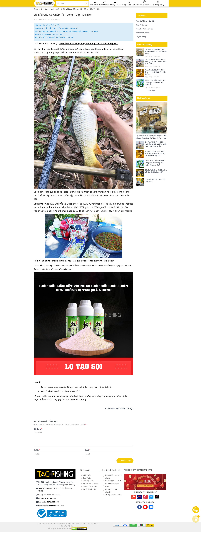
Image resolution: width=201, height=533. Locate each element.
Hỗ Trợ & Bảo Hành (90, 484)
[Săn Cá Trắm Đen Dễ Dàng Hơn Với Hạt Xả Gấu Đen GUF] (140, 173)
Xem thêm (152, 91)
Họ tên (37, 450)
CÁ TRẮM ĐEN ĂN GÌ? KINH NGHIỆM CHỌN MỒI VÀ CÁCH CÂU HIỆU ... (156, 62)
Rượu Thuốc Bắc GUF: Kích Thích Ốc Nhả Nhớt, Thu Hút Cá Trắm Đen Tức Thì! (155, 153)
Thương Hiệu (114, 5)
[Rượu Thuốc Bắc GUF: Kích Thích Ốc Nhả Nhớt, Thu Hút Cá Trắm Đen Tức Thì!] (140, 73)
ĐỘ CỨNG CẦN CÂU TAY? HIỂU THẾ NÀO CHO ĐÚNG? (57, 28)
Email (87, 450)
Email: (51, 505)
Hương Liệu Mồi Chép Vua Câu (48, 25)
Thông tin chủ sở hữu (113, 495)
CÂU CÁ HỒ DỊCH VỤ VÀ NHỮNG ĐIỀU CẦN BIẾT (55, 37)
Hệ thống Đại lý (158, 5)
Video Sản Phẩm (142, 33)
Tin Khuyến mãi (144, 98)
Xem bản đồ (69, 485)
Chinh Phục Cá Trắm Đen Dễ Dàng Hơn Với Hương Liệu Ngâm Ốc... (155, 82)
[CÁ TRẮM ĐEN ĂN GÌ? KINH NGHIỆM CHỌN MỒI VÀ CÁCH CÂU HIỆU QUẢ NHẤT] (140, 63)
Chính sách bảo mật (113, 481)
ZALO (151, 507)
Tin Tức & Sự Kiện (90, 486)
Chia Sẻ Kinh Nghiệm (144, 29)
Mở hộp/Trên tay (144, 44)
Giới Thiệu (94, 5)
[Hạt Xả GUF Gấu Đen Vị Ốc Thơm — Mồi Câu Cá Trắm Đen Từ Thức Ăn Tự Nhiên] (140, 52)
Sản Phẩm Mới (141, 25)
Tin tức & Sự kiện (144, 5)
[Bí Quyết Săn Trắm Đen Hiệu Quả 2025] (140, 182)
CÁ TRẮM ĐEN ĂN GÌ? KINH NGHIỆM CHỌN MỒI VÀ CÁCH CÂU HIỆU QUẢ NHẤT (156, 144)
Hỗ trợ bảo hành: (49, 495)
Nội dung (38, 429)
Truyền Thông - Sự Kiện (145, 21)
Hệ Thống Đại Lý (89, 489)
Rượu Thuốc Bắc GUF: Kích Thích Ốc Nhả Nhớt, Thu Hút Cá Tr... (155, 72)
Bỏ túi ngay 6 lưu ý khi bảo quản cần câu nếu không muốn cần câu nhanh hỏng (67, 31)
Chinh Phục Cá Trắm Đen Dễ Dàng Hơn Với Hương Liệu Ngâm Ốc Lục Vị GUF (155, 163)
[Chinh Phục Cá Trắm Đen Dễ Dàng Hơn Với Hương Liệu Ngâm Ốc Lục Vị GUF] (140, 83)
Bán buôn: (48, 502)
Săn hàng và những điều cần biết (49, 34)
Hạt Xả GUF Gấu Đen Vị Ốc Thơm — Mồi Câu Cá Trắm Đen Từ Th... (156, 51)
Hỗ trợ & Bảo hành (128, 5)
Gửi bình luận (125, 461)
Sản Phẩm (104, 5)
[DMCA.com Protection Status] (79, 529)
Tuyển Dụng (141, 37)
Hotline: (47, 498)
